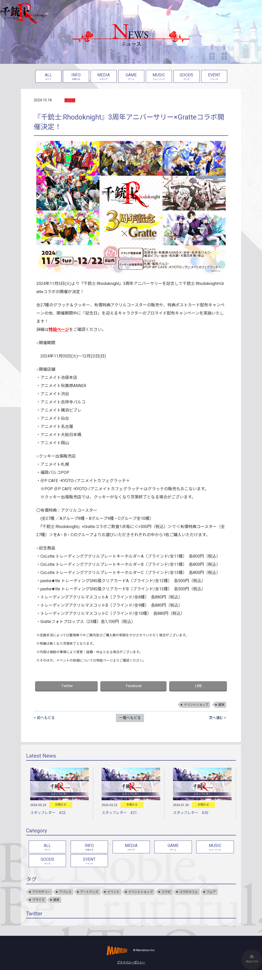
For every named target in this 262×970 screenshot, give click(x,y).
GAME (131, 76)
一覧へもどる (130, 718)
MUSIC (158, 76)
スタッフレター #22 (48, 813)
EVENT (214, 76)
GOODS (186, 76)
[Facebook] (133, 686)
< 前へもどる (44, 718)
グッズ (69, 100)
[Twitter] (66, 686)
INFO (76, 76)
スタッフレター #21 (119, 813)
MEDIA (103, 76)
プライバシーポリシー (131, 962)
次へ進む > (217, 718)
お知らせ (60, 804)
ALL (48, 76)
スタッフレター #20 (190, 813)
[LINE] (198, 686)
